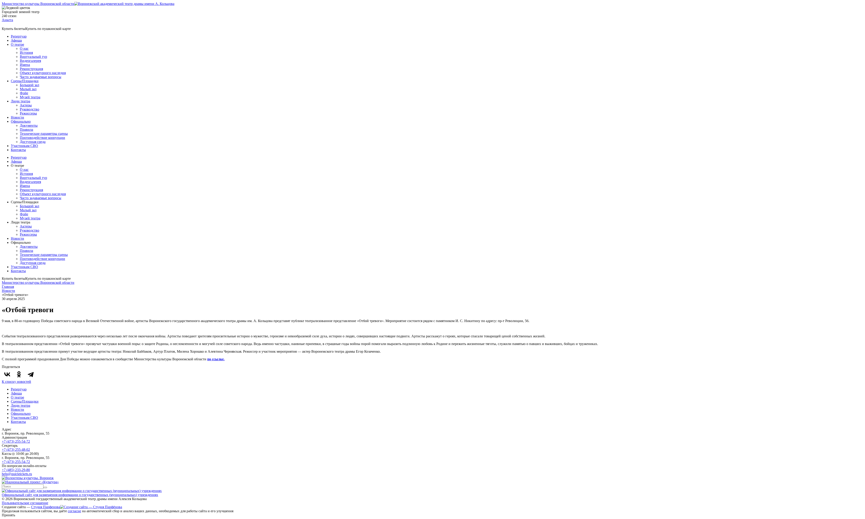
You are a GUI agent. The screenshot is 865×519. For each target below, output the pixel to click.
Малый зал (28, 89)
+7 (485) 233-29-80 (16, 470)
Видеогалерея (30, 61)
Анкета (7, 20)
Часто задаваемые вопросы (40, 77)
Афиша (16, 40)
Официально (21, 121)
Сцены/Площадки (25, 81)
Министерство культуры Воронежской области (38, 4)
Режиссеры (28, 113)
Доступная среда (33, 142)
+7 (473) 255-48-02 (16, 449)
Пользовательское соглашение (25, 503)
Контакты (18, 150)
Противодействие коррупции (42, 138)
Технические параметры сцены (44, 133)
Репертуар (19, 36)
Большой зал (29, 85)
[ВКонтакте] (7, 374)
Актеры (26, 105)
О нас (24, 48)
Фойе (24, 93)
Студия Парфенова (45, 507)
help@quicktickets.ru (17, 474)
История (26, 52)
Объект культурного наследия (43, 73)
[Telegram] (30, 374)
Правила (26, 129)
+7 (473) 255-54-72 (16, 441)
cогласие (74, 511)
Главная (8, 287)
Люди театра (20, 101)
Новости (17, 117)
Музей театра (30, 97)
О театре (17, 44)
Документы (29, 125)
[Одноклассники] (19, 374)
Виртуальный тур (33, 57)
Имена (25, 65)
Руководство (29, 109)
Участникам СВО (24, 146)
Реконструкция (31, 69)
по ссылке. (216, 359)
